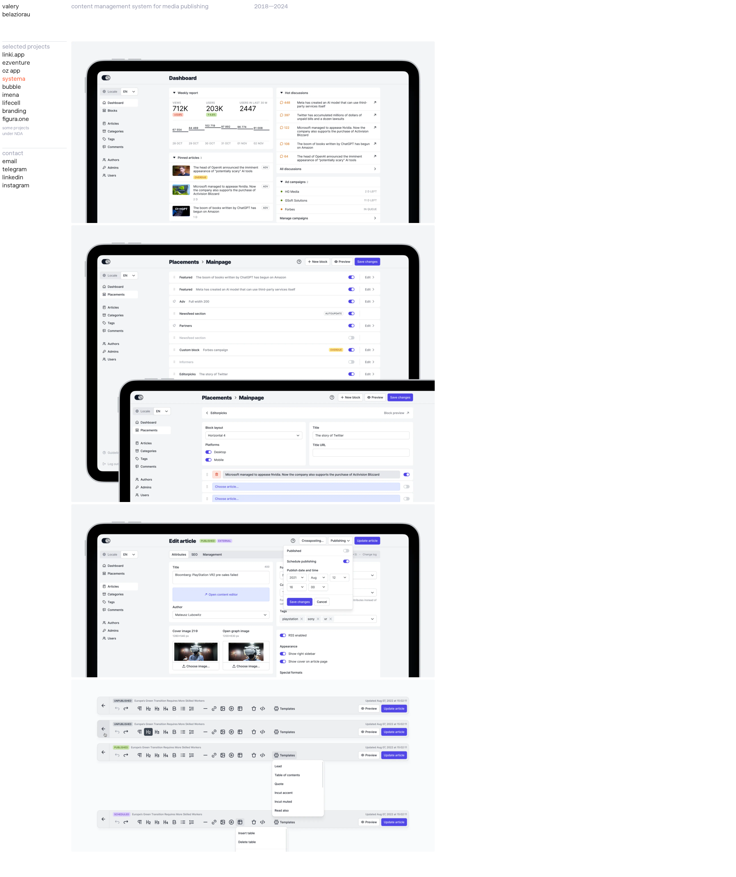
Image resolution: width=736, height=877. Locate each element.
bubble (11, 86)
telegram (14, 169)
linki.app (13, 54)
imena (10, 94)
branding (14, 110)
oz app (11, 70)
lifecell (11, 102)
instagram (15, 185)
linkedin (12, 177)
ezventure (16, 62)
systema (13, 78)
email (9, 161)
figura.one (15, 119)
